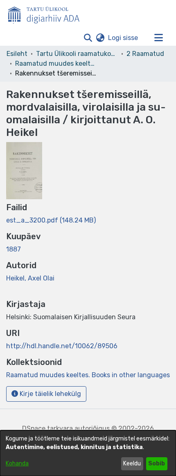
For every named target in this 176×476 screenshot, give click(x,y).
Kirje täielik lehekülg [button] (49, 394)
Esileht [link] (17, 54)
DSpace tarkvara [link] (47, 428)
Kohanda (17, 463)
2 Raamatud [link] (145, 54)
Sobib (156, 463)
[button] (88, 38)
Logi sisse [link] (123, 38)
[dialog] (88, 453)
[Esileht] (47, 13)
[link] (51, 220)
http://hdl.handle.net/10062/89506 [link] (61, 346)
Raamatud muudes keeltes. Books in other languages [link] (56, 63)
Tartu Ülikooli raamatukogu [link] (77, 54)
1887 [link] (13, 249)
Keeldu (132, 463)
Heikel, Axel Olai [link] (30, 278)
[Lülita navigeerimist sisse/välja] (158, 38)
